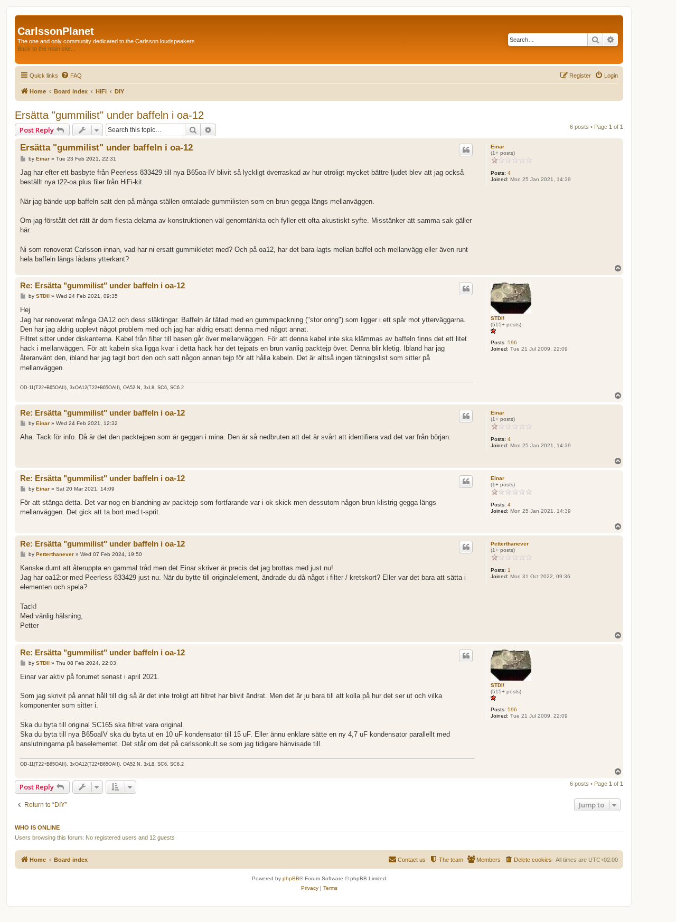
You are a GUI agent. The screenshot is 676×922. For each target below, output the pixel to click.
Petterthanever (510, 544)
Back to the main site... (46, 48)
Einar (497, 146)
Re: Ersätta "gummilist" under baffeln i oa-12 (102, 285)
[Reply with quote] (466, 150)
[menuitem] (71, 75)
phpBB (291, 878)
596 (512, 342)
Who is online (37, 827)
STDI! (497, 318)
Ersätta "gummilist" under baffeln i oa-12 (109, 115)
